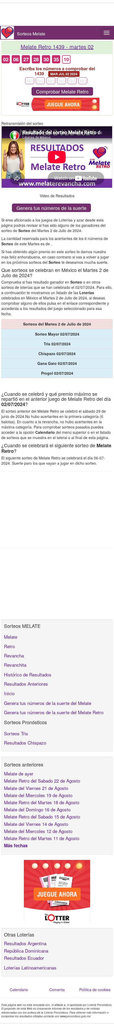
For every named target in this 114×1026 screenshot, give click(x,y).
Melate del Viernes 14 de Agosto (36, 824)
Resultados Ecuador (24, 957)
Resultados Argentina (25, 943)
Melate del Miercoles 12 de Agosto (38, 831)
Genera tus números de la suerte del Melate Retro (53, 712)
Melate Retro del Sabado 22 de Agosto (42, 780)
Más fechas (16, 845)
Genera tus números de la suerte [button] (51, 207)
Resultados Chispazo (25, 742)
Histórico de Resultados (27, 674)
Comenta (57, 989)
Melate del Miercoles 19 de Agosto (38, 795)
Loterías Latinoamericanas (30, 967)
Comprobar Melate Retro (62, 91)
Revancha (14, 655)
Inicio (9, 693)
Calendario (19, 989)
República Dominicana (26, 950)
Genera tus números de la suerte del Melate (47, 703)
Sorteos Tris (16, 733)
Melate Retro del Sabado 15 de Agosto (42, 816)
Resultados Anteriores (26, 683)
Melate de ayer (18, 773)
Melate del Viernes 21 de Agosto (36, 788)
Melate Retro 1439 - (57, 46)
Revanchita (15, 664)
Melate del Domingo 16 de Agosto (37, 809)
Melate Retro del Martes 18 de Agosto (41, 802)
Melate (10, 636)
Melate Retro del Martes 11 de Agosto (41, 838)
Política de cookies (95, 989)
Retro (9, 646)
